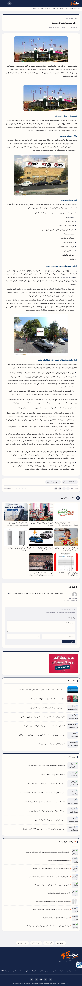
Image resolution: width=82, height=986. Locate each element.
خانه (76, 18)
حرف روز (15, 971)
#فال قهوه (33, 9)
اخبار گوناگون (69, 18)
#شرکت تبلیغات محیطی (69, 482)
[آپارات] (50, 979)
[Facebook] (64, 488)
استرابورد (71, 217)
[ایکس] (45, 979)
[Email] (55, 488)
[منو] (9, 3)
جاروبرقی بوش (60, 943)
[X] (68, 488)
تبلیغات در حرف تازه (58, 971)
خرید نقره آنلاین (36, 943)
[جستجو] (4, 3)
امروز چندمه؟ (24, 971)
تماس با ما (34, 971)
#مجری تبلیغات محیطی (53, 482)
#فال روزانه (40, 9)
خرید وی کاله (48, 943)
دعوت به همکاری (44, 971)
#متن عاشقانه (48, 9)
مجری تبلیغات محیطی (67, 277)
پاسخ (9, 594)
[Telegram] (60, 488)
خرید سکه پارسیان (22, 943)
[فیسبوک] (31, 979)
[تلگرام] (41, 979)
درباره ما (69, 971)
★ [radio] (13, 488)
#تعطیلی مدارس (69, 9)
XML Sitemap (5, 971)
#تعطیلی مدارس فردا (58, 9)
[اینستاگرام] (36, 979)
